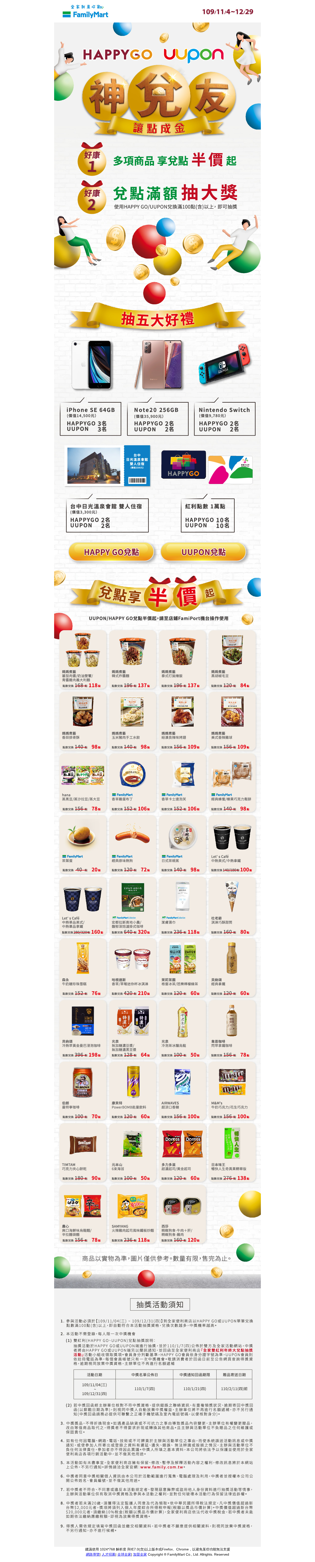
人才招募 (108, 1554)
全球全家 (124, 1554)
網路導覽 (93, 1554)
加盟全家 (140, 1554)
